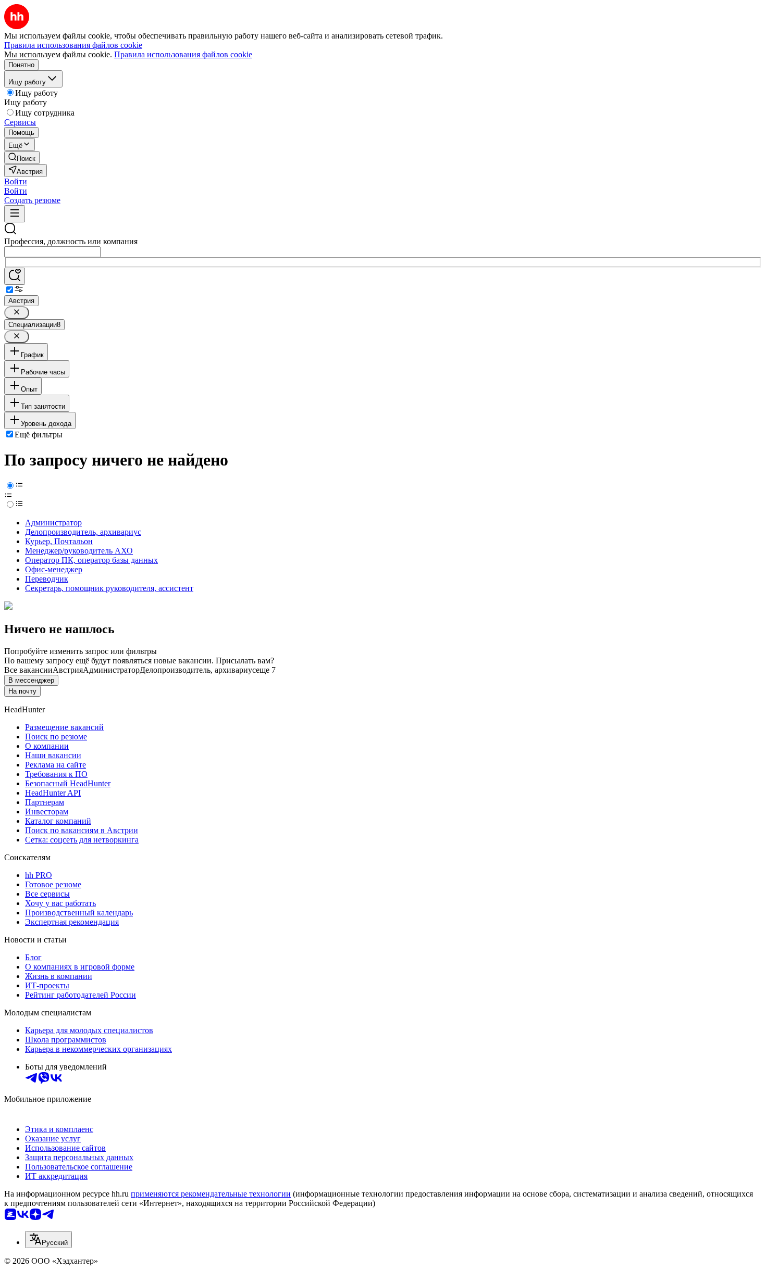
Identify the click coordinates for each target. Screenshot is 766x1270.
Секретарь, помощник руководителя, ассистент (109, 588)
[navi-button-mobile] (14, 213)
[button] (15, 181)
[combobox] (52, 251)
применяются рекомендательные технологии (211, 1193)
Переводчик (46, 578)
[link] (22, 157)
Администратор (53, 522)
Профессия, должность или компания (71, 241)
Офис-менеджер (53, 569)
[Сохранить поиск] (14, 276)
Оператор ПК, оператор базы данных (91, 560)
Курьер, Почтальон (59, 541)
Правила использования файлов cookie (183, 54)
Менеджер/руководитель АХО (79, 550)
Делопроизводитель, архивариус (83, 531)
